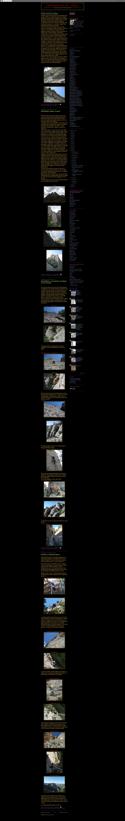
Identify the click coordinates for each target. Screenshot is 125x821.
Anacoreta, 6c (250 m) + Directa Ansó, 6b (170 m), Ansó (79, 300)
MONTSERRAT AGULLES (75, 90)
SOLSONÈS (72, 123)
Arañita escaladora (73, 257)
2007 (72, 186)
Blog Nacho (72, 198)
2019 (72, 137)
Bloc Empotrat (74, 365)
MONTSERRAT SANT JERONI (75, 105)
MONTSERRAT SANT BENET (75, 104)
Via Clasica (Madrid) (73, 285)
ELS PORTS (72, 70)
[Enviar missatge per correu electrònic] (60, 104)
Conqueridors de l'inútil (62, 5)
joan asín (73, 323)
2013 (72, 143)
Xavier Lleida (72, 211)
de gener (74, 182)
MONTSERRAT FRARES (74, 98)
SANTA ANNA (72, 120)
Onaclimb (58, 805)
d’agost (73, 158)
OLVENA (71, 107)
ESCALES (72, 71)
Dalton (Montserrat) (73, 244)
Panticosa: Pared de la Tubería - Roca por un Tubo (79, 350)
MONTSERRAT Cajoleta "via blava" (51, 111)
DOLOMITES (72, 68)
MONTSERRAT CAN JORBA (75, 92)
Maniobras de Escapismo (74, 220)
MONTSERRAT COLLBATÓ (75, 95)
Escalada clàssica (73, 239)
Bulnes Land (72, 250)
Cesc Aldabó (72, 247)
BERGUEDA (72, 61)
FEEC (71, 273)
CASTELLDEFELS (73, 64)
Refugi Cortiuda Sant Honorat (75, 279)
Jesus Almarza (72, 229)
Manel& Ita (72, 222)
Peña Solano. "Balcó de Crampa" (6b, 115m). (79, 317)
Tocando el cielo (73, 214)
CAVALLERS (72, 65)
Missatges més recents (45, 812)
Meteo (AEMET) (73, 381)
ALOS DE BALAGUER (74, 56)
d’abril (73, 177)
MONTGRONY (72, 81)
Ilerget (71, 233)
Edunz (71, 241)
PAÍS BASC (72, 108)
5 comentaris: (56, 104)
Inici (54, 812)
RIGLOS (71, 116)
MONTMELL (72, 83)
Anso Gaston (72, 260)
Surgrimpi (73, 348)
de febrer (74, 181)
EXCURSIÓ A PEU (73, 74)
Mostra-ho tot (82, 373)
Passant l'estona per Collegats (49, 13)
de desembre (74, 152)
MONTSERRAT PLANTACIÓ (75, 102)
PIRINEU (71, 114)
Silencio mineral (73, 216)
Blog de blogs (72, 203)
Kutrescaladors (72, 223)
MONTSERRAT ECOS (56, 275)
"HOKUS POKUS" (74, 315)
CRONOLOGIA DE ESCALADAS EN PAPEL (79, 334)
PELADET (58, 808)
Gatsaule (71, 238)
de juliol (73, 160)
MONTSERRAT (73, 89)
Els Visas (73, 356)
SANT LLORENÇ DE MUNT (75, 119)
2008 (72, 184)
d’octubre (74, 155)
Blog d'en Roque (73, 254)
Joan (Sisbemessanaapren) (75, 227)
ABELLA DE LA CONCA (74, 50)
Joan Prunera (72, 225)
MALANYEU (72, 78)
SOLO (62, 275)
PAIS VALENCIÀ (73, 110)
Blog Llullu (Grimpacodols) (75, 200)
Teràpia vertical (74, 332)
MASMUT (71, 80)
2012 (72, 145)
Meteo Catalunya (73, 382)
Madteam (71, 276)
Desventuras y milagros (74, 242)
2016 (72, 138)
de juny (73, 162)
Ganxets (72, 340)
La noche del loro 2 (75, 290)
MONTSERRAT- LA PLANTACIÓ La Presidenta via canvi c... (77, 171)
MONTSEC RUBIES (73, 87)
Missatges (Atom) (50, 814)
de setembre (74, 157)
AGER (71, 52)
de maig (73, 164)
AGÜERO (71, 53)
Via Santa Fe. (78, 366)
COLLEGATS (72, 67)
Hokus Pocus (72, 235)
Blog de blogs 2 (73, 201)
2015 (72, 140)
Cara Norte (72, 267)
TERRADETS (63, 808)
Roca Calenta (72, 217)
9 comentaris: (56, 547)
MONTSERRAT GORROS (74, 99)
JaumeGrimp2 (72, 230)
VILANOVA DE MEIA (74, 126)
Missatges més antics (63, 812)
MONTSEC (54, 808)
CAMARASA (72, 62)
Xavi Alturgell (72, 213)
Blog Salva (72, 197)
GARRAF (71, 75)
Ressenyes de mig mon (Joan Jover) (77, 280)
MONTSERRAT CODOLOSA (75, 93)
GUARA (71, 77)
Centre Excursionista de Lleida (75, 269)
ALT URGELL (72, 58)
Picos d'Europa (72, 277)
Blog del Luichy (72, 266)
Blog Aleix (71, 206)
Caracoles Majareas (73, 248)
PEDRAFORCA (73, 111)
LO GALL (71, 195)
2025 (72, 131)
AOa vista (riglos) (73, 259)
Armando (71, 256)
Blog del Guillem (73, 253)
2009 (72, 150)
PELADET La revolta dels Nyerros (50, 554)
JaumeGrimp (72, 232)
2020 (72, 135)
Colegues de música (73, 245)
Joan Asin (71, 226)
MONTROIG (72, 84)
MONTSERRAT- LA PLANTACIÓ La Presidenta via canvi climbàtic (53, 282)
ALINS (71, 55)
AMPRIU (71, 59)
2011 (72, 147)
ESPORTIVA (54, 105)
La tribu (71, 274)
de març (73, 179)
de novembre (74, 153)
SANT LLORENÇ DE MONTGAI (76, 117)
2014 (72, 142)
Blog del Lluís (72, 251)
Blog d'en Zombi (73, 204)
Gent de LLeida (72, 236)
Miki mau (71, 219)
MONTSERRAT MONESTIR (75, 101)
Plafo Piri (71, 194)
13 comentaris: (56, 274)
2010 (72, 148)
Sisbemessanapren (75, 306)
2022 (72, 133)
